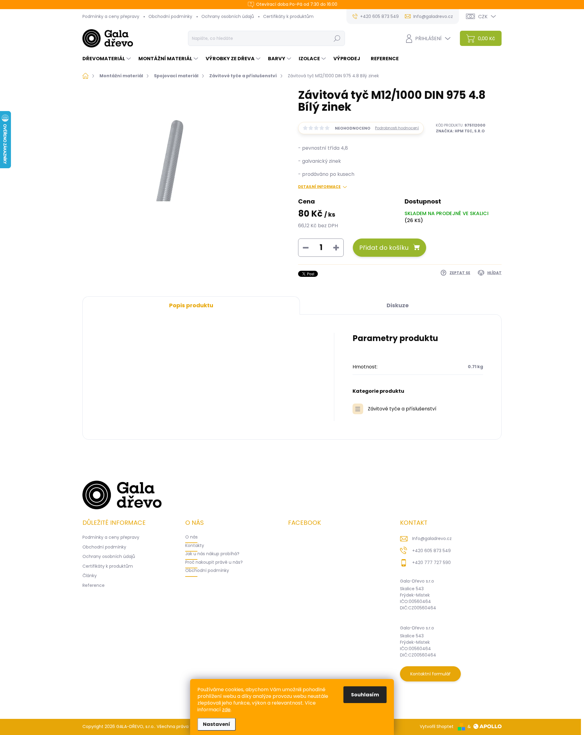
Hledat (337, 38)
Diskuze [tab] (398, 305)
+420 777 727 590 (431, 562)
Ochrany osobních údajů (227, 16)
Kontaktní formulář (430, 674)
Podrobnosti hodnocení (397, 128)
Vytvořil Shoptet (437, 726)
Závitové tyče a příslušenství (402, 408)
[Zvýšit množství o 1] (336, 247)
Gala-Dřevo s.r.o (417, 581)
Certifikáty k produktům (288, 16)
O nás (191, 537)
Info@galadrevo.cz (432, 538)
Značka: (460, 131)
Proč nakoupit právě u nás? (214, 562)
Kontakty (194, 545)
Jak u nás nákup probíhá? (212, 554)
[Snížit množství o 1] (305, 247)
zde (226, 709)
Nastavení (216, 724)
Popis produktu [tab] (191, 305)
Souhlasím (365, 694)
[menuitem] (107, 59)
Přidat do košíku (383, 247)
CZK (483, 16)
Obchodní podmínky (170, 16)
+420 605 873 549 (431, 551)
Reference (93, 585)
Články (89, 576)
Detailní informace (319, 186)
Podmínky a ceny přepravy (110, 16)
